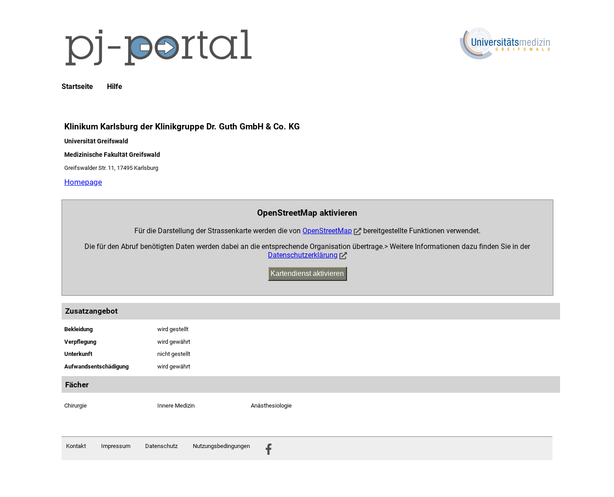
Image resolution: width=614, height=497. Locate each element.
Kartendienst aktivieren (307, 273)
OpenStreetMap (327, 230)
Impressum (115, 446)
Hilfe (114, 87)
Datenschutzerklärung (303, 255)
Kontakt (76, 446)
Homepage (83, 182)
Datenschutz (161, 446)
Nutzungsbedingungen (221, 446)
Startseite (77, 87)
